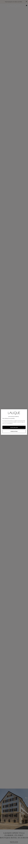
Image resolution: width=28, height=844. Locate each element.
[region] (14, 422)
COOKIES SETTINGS (14, 431)
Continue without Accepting (13, 416)
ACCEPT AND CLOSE (14, 427)
